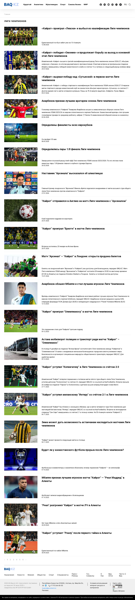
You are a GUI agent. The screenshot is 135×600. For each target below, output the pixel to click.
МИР (86, 4)
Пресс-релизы (75, 575)
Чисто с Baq (122, 575)
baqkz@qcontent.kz (49, 588)
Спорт (63, 4)
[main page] (11, 4)
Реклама (45, 590)
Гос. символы (90, 575)
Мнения (31, 575)
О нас (102, 575)
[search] (129, 4)
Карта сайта (117, 583)
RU (125, 4)
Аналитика (38, 4)
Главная (7, 14)
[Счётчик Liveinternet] (117, 586)
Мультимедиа (52, 4)
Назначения (9, 575)
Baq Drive (111, 575)
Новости (20, 575)
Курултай (27, 4)
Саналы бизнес (74, 4)
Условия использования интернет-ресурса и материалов (98, 585)
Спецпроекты (63, 575)
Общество (41, 575)
